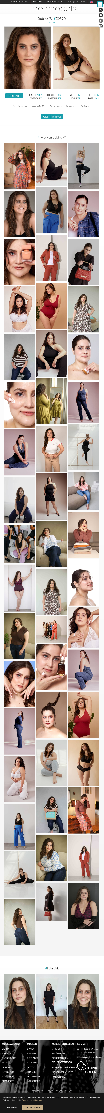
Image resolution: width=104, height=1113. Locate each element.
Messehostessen (63, 1044)
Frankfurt (8, 1081)
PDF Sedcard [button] (14, 95)
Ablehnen (12, 1107)
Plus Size (32, 1063)
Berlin (5, 1049)
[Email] (101, 15)
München (7, 1067)
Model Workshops (62, 1072)
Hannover (8, 1072)
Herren (31, 1053)
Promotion (58, 1053)
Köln (5, 1063)
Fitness (31, 1072)
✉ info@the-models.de (76, 2)
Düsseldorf (9, 1058)
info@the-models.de (93, 1057)
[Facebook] (101, 21)
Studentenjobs (62, 1062)
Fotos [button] (45, 116)
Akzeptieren (33, 1107)
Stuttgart (8, 1076)
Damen (31, 1049)
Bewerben (38, 2)
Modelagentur (11, 1044)
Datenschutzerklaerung (32, 1100)
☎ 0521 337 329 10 (55, 2)
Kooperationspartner (65, 1067)
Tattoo (31, 1067)
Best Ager (33, 1058)
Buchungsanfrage (20, 2)
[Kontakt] (101, 10)
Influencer (33, 1081)
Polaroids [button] (56, 116)
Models (32, 1044)
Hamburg (7, 1053)
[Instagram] (101, 26)
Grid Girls (58, 1049)
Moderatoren (60, 1058)
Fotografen (59, 1077)
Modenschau (34, 1076)
